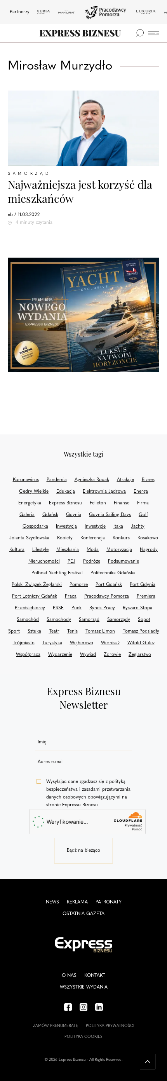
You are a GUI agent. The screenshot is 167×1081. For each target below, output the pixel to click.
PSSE (58, 608)
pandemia (57, 480)
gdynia (73, 515)
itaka (118, 526)
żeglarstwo (140, 654)
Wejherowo (81, 643)
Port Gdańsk (109, 584)
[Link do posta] (83, 128)
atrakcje (125, 480)
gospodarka (35, 526)
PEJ (71, 561)
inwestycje (95, 526)
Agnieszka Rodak (92, 480)
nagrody (149, 549)
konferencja (92, 538)
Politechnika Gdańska (113, 573)
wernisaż (110, 643)
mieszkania (67, 549)
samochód (28, 619)
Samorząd (29, 174)
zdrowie (112, 654)
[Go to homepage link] (80, 33)
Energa (141, 491)
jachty (137, 526)
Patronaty (109, 902)
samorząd (89, 619)
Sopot (144, 619)
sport (14, 631)
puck (76, 608)
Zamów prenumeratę (55, 1026)
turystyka (52, 643)
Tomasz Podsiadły (141, 631)
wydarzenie (60, 654)
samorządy (118, 619)
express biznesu (65, 503)
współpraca (28, 654)
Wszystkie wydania (84, 987)
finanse (121, 503)
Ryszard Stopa (137, 608)
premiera (146, 596)
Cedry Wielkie (34, 491)
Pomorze (79, 584)
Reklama (77, 902)
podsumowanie (123, 561)
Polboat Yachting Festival (57, 573)
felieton (98, 503)
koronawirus (26, 480)
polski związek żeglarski (37, 584)
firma (143, 503)
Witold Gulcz (141, 643)
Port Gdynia (142, 584)
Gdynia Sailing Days (110, 515)
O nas (69, 975)
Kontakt (94, 975)
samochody (59, 619)
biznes (148, 480)
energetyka (29, 503)
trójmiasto (24, 643)
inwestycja (66, 526)
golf (143, 515)
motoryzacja (119, 549)
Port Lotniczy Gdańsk (34, 596)
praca (71, 596)
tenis (72, 631)
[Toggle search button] (140, 33)
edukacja (65, 491)
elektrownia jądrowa (104, 491)
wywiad (88, 654)
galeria (27, 515)
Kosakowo (147, 538)
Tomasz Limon (100, 631)
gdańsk (50, 515)
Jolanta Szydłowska (29, 538)
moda (93, 549)
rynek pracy (102, 608)
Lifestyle (40, 549)
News (52, 902)
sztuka (34, 631)
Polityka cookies (83, 1037)
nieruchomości (44, 561)
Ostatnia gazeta (83, 914)
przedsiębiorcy (30, 608)
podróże (91, 561)
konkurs (121, 538)
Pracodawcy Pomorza (106, 596)
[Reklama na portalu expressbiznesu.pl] (83, 315)
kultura (16, 549)
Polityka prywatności (110, 1026)
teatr (54, 631)
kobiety (65, 538)
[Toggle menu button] (153, 33)
